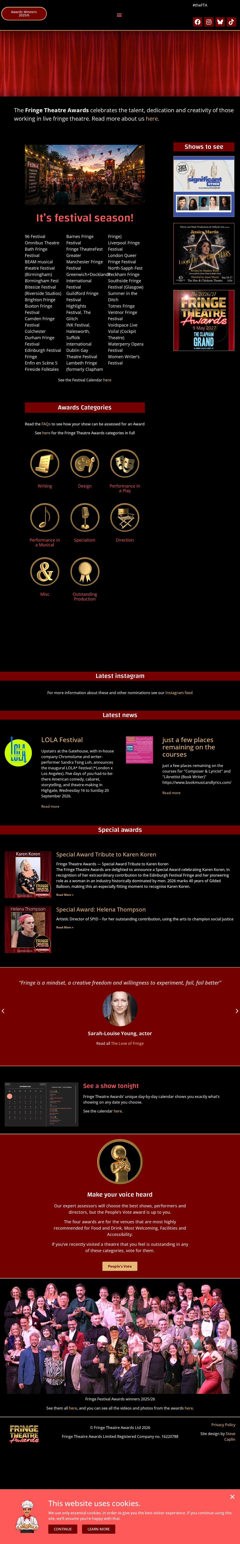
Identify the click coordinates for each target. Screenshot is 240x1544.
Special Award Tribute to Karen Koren (106, 854)
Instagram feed (179, 692)
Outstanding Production (85, 596)
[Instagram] (209, 21)
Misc (44, 594)
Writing (45, 486)
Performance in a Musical (45, 542)
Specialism (84, 540)
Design (85, 486)
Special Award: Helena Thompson (101, 909)
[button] (119, 15)
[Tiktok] (231, 21)
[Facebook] (197, 21)
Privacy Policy (223, 1424)
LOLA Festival (62, 739)
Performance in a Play (125, 488)
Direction (125, 540)
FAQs (46, 424)
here (152, 118)
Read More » (64, 895)
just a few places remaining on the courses (188, 747)
